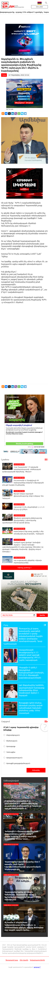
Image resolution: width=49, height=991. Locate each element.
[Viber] (15, 113)
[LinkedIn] (12, 113)
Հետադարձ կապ (11, 960)
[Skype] (22, 113)
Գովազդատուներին (37, 960)
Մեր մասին (24, 960)
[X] (9, 113)
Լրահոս (5, 459)
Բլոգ (4, 75)
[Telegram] (25, 113)
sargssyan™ (37, 967)
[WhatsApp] (19, 113)
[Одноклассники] (3, 113)
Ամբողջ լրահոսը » (24, 568)
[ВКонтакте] (6, 113)
